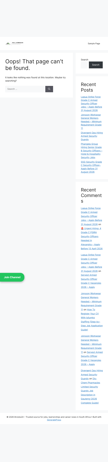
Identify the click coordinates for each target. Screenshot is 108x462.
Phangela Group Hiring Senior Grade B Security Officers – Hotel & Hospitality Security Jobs (91, 151)
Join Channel (12, 277)
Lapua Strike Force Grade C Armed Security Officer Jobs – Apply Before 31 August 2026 (91, 104)
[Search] (49, 89)
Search (84, 59)
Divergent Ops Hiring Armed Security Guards (92, 136)
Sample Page (94, 43)
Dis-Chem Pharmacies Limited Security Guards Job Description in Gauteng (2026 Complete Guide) (90, 390)
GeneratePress (54, 420)
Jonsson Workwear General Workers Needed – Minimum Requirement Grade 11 (91, 121)
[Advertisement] (54, 18)
